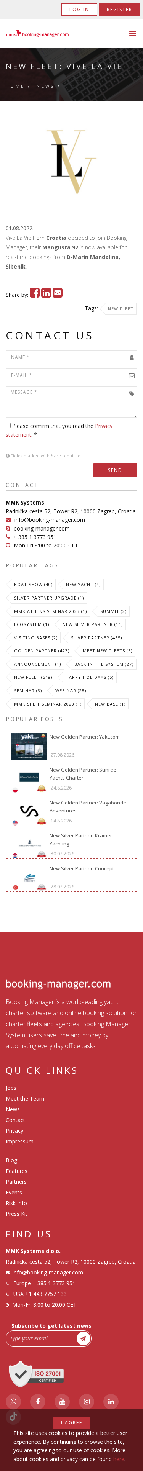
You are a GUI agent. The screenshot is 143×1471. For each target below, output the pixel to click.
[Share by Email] (58, 294)
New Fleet (120, 308)
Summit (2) (113, 611)
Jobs (11, 1087)
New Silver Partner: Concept (82, 868)
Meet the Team (25, 1098)
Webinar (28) (70, 690)
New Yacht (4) (83, 584)
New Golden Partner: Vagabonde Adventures (88, 806)
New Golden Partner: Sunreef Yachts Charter (84, 773)
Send (115, 470)
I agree (71, 1422)
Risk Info (16, 1203)
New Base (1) (110, 704)
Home (15, 86)
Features (16, 1171)
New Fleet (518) (33, 677)
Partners (16, 1181)
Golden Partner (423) (41, 651)
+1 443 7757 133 (46, 1293)
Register (119, 9)
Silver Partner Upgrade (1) (49, 598)
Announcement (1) (37, 664)
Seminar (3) (28, 690)
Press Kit (16, 1213)
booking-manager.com (42, 528)
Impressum (20, 1141)
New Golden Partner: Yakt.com (85, 736)
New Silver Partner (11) (93, 624)
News (46, 86)
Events (14, 1192)
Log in (79, 9)
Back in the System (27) (103, 664)
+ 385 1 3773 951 (34, 537)
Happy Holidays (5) (90, 677)
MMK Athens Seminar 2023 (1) (50, 611)
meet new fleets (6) (107, 651)
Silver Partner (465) (96, 637)
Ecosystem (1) (31, 624)
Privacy (14, 1130)
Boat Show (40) (33, 584)
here (118, 1459)
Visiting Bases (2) (36, 637)
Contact (15, 1120)
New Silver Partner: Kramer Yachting (81, 839)
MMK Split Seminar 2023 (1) (48, 704)
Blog (11, 1160)
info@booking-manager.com (49, 519)
